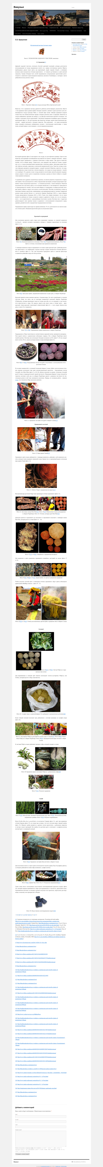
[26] (64, 714)
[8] (29, 330)
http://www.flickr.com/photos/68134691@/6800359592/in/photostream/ (37, 1057)
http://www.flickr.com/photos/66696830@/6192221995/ (33, 975)
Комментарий (18, 1129)
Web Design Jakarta (64, 1166)
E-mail (17, 1119)
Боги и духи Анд (44, 30)
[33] (53, 815)
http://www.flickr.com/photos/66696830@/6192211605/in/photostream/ (37, 1061)
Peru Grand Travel (76, 44)
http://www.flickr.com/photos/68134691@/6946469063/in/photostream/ (36, 962)
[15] (45, 512)
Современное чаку (53, 27)
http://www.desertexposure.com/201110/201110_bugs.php (32, 942)
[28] (61, 736)
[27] (53, 736)
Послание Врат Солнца (63, 30)
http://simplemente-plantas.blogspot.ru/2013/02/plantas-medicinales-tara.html (37, 1088)
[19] (25, 577)
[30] (60, 772)
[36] (27, 882)
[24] (47, 670)
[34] (43, 817)
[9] (21, 362)
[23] (26, 621)
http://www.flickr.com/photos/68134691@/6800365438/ (32, 954)
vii (26, 915)
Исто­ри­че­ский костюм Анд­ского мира (41, 45)
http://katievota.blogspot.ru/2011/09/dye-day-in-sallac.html (37, 927)
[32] (21, 815)
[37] (59, 882)
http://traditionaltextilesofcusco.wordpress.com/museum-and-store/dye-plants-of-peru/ (39, 931)
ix (31, 915)
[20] (29, 577)
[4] (45, 242)
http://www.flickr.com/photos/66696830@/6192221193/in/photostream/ (37, 1033)
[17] (31, 554)
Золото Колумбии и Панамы (29, 33)
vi (24, 915)
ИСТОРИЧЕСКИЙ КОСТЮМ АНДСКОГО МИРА (26, 30)
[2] (36, 105)
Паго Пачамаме (83, 49)
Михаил (74, 49)
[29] (42, 738)
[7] (26, 330)
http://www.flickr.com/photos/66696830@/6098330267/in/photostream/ (37, 1049)
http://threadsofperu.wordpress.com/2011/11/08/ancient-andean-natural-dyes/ (37, 1069)
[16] (58, 514)
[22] (21, 621)
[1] (45, 62)
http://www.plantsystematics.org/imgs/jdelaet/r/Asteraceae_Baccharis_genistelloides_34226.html (42, 1072)
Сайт (16, 1124)
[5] (64, 242)
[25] (52, 670)
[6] (21, 293)
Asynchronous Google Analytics (45, 1166)
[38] (55, 911)
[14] (38, 512)
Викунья (19, 7)
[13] (54, 490)
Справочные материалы (76, 30)
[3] (21, 242)
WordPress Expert (58, 1166)
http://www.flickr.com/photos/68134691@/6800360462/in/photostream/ (37, 993)
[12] (49, 453)
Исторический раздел (65, 27)
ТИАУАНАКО (53, 30)
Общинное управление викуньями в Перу (38, 27)
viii (29, 915)
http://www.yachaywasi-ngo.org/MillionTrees (29, 1014)
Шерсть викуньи (83, 47)
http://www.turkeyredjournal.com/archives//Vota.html (45, 929)
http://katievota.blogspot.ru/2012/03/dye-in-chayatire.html (44, 925)
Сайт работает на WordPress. (79, 1161)
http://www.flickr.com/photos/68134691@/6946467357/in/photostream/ (36, 958)
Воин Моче (18, 33)
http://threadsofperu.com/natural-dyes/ (48, 923)
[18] (35, 554)
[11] (57, 420)
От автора (17, 27)
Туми (85, 30)
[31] (37, 791)
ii (17, 915)
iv (21, 915)
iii (19, 915)
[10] (25, 362)
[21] (34, 577)
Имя (16, 1114)
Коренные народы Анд (77, 27)
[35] (29, 862)
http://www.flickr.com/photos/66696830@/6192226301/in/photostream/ (37, 1053)
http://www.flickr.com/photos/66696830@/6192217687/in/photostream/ (37, 1029)
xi (34, 915)
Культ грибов (41, 33)
